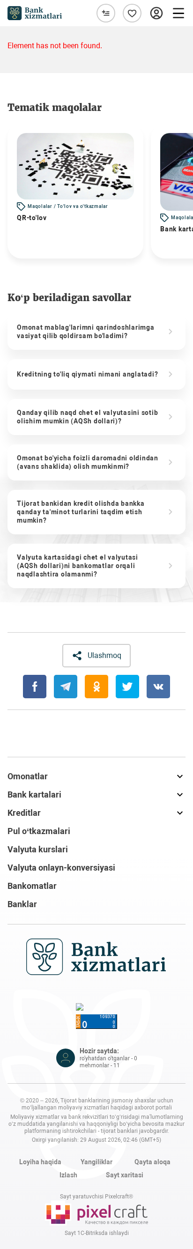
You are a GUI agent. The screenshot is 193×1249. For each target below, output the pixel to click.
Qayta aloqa (152, 1162)
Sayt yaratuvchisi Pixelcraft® (96, 1196)
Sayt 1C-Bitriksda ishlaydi (97, 1233)
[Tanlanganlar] (132, 13)
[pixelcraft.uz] (96, 1213)
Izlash (68, 1175)
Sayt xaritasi (124, 1175)
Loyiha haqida (40, 1162)
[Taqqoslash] (105, 13)
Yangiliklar (96, 1162)
